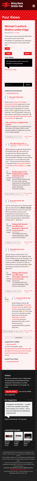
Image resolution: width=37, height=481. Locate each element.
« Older (8, 53)
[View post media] (7, 299)
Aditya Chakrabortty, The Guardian (16, 419)
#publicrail (8, 353)
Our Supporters (11, 400)
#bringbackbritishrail (11, 349)
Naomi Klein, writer (11, 423)
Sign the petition (11, 391)
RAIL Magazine (20, 166)
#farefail (28, 351)
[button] (14, 137)
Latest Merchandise (12, 430)
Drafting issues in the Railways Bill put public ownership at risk (20, 174)
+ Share (7, 48)
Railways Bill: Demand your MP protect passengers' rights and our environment (20, 227)
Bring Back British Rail (12, 4)
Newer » (27, 53)
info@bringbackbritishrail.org (18, 469)
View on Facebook (28, 136)
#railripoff (15, 353)
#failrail (7, 355)
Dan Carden (28, 116)
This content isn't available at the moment (17, 123)
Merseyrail (8, 106)
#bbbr (20, 349)
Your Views (11, 17)
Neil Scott (24, 473)
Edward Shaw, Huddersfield (14, 74)
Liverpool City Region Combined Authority (16, 103)
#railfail (23, 351)
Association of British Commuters (18, 318)
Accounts (6, 468)
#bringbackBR (26, 349)
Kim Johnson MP (10, 116)
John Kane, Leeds (10, 70)
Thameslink (27, 305)
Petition (8, 375)
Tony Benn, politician (11, 421)
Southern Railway (17, 307)
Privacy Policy (14, 468)
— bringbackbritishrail (12, 93)
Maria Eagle (20, 116)
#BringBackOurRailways (12, 351)
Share (27, 137)
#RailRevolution (23, 353)
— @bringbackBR (10, 344)
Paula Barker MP (10, 118)
